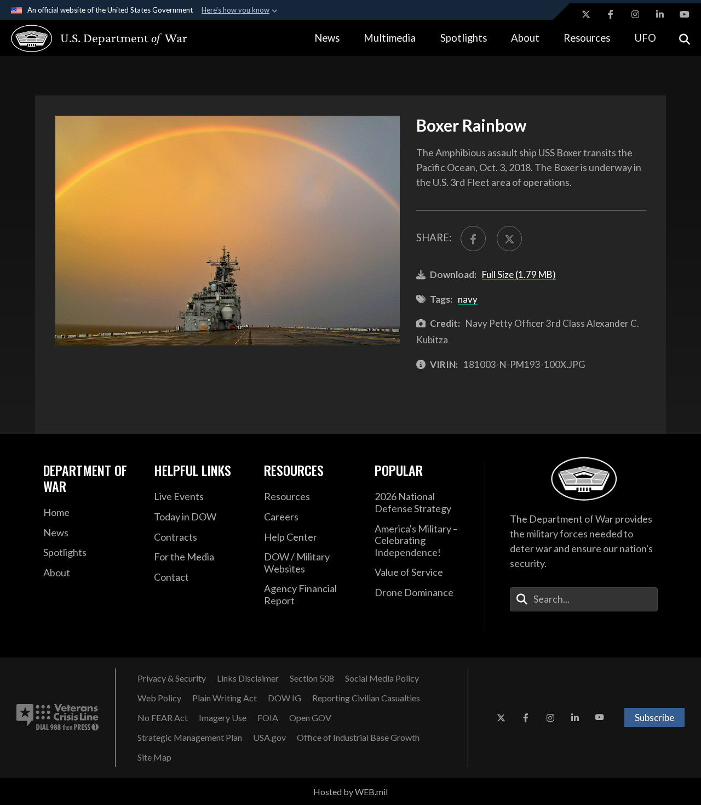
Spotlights (463, 38)
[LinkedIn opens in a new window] (660, 14)
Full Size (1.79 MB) (519, 274)
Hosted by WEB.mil (350, 791)
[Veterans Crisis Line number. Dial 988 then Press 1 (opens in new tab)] (57, 718)
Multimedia (390, 38)
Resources (587, 38)
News (327, 38)
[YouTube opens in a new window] (684, 14)
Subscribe (654, 717)
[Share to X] (509, 238)
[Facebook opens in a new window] (610, 14)
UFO (645, 38)
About (525, 38)
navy (468, 299)
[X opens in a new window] (586, 14)
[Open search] (684, 38)
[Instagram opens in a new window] (635, 14)
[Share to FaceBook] (473, 238)
